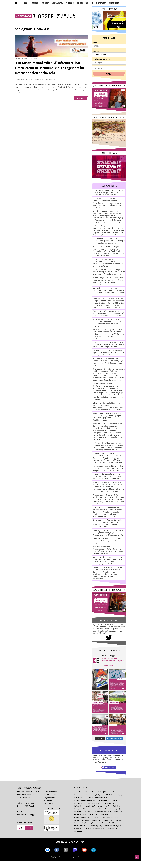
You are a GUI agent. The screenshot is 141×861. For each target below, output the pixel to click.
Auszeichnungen (50, 795)
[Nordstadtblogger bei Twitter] (66, 849)
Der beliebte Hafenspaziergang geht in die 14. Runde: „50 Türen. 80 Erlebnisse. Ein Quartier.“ (108, 489)
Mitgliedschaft (49, 798)
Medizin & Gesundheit (103, 811)
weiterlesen (80, 98)
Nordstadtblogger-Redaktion (46, 79)
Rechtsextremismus (110, 817)
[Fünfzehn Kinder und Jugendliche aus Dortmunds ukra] (117, 725)
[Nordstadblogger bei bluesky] (47, 849)
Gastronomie (79, 803)
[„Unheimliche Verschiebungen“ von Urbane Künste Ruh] (100, 680)
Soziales (108, 820)
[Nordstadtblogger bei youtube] (84, 849)
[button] (109, 20)
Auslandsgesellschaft (98, 792)
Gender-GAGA (114, 3)
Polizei (104, 814)
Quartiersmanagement (82, 817)
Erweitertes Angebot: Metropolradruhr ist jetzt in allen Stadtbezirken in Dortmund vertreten (109, 292)
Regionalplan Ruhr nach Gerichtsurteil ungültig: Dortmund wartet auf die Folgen (108, 221)
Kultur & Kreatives (112, 809)
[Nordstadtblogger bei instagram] (93, 849)
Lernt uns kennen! (50, 792)
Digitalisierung (80, 797)
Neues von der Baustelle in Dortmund (107, 193)
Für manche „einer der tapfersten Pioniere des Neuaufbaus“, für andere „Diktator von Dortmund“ (108, 352)
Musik (118, 811)
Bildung (96, 795)
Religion (96, 820)
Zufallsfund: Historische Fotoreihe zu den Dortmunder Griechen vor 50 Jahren (109, 253)
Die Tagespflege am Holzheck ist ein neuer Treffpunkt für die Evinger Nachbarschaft (109, 305)
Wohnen (78, 831)
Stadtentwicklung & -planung (84, 823)
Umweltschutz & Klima (107, 823)
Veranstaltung (96, 826)
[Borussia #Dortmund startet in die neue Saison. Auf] (117, 702)
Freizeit (117, 800)
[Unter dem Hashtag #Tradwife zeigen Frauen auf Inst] (100, 702)
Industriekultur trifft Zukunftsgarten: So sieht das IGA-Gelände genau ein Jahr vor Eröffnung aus (108, 397)
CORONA (107, 795)
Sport (119, 820)
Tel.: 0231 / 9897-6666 (25, 803)
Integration (90, 806)
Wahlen (78, 828)
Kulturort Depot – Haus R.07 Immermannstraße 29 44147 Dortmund (28, 795)
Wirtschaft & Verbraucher (94, 828)
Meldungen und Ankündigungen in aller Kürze (109, 242)
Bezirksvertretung (81, 795)
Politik (93, 814)
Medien (88, 811)
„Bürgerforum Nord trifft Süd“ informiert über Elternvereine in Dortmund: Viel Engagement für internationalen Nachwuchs (49, 68)
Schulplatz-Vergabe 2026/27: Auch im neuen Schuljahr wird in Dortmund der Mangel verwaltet (108, 344)
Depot (118, 795)
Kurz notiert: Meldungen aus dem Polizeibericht (108, 336)
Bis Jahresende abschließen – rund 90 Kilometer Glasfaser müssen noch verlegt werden (107, 514)
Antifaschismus (80, 792)
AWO (112, 792)
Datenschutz (49, 804)
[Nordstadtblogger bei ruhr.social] (75, 849)
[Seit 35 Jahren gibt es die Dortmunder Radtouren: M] (117, 680)
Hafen (77, 806)
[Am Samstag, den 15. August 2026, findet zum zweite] (100, 725)
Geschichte (93, 803)
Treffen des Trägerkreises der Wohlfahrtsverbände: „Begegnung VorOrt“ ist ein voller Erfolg (108, 232)
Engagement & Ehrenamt (98, 797)
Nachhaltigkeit (80, 814)
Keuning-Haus (80, 809)
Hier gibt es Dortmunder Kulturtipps (107, 470)
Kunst (77, 811)
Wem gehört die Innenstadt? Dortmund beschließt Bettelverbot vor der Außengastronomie (108, 523)
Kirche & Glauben (95, 809)
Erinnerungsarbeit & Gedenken (84, 800)
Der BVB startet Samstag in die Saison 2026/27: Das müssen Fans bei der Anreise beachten (107, 460)
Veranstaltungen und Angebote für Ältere (109, 535)
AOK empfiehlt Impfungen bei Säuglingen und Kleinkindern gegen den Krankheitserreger (108, 416)
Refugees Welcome (81, 820)
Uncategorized (80, 826)
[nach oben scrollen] (137, 857)
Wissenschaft (112, 828)
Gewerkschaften (108, 803)
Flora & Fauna (104, 800)
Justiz (116, 806)
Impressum (48, 801)
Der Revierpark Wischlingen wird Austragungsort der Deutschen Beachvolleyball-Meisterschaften (107, 575)
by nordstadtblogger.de (70, 857)
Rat (97, 817)
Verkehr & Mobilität (113, 826)
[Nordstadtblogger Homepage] (16, 3)
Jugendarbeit (104, 806)
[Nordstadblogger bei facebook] (56, 849)
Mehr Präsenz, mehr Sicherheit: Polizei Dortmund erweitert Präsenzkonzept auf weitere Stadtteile (107, 436)
